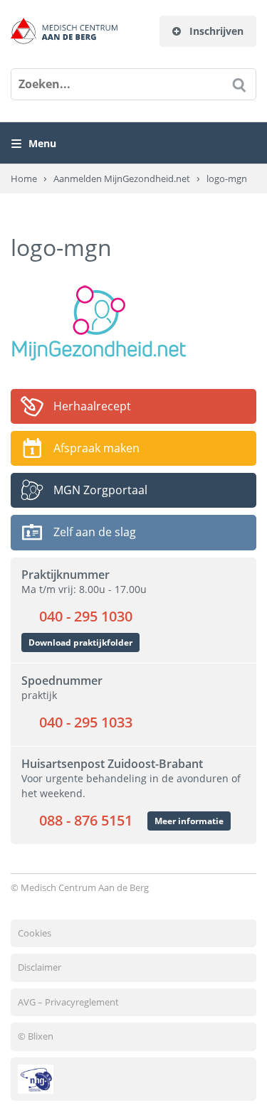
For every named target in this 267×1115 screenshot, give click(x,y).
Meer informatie (189, 821)
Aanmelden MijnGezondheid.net (121, 178)
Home (24, 178)
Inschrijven (215, 31)
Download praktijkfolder (80, 642)
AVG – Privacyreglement (68, 1002)
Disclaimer (39, 967)
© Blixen (35, 1036)
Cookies (34, 933)
